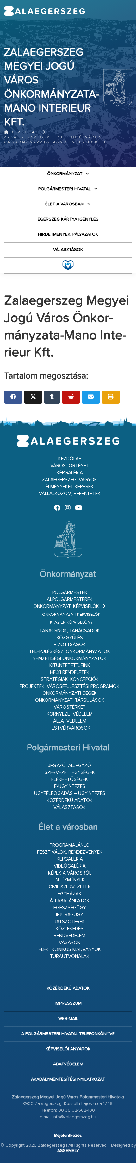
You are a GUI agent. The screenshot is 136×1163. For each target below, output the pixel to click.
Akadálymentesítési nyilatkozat (68, 1079)
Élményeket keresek (70, 486)
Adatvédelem (68, 1064)
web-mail (68, 1018)
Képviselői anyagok (68, 1049)
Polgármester (69, 592)
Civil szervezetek (70, 887)
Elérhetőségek (69, 779)
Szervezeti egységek (70, 772)
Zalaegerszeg (44, 11)
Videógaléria (70, 866)
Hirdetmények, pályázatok (68, 234)
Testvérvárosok (69, 728)
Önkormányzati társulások (69, 700)
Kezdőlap (24, 132)
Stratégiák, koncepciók (70, 679)
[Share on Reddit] (71, 397)
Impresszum (68, 1003)
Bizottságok (70, 644)
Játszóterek (69, 921)
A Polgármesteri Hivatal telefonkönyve (68, 1034)
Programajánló (70, 845)
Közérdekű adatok (70, 800)
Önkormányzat (64, 174)
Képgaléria (70, 472)
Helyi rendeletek (70, 672)
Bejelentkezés (68, 1135)
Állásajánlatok (70, 901)
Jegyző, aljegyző (69, 765)
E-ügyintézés (69, 786)
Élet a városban (64, 204)
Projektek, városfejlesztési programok (70, 686)
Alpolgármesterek (70, 599)
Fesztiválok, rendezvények (69, 852)
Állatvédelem (69, 721)
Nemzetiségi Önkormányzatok (70, 658)
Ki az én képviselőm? (71, 623)
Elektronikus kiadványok (70, 949)
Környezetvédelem (70, 714)
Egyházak (70, 894)
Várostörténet (69, 465)
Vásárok (69, 942)
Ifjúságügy (69, 914)
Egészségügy (69, 908)
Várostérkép (69, 707)
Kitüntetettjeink (69, 665)
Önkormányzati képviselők (66, 606)
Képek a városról (69, 873)
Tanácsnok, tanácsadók (70, 630)
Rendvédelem (69, 935)
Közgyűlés (70, 637)
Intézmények (70, 880)
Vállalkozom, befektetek (70, 493)
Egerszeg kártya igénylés (68, 219)
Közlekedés (69, 928)
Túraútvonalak (70, 956)
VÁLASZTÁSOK (68, 249)
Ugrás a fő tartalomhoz (116, 2)
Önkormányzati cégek (69, 693)
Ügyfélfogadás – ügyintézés (69, 793)
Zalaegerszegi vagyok (69, 479)
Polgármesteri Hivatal (64, 189)
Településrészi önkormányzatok (69, 651)
